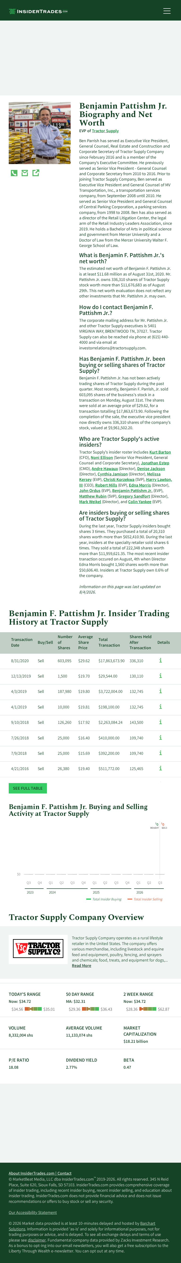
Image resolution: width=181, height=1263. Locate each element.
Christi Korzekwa (118, 480)
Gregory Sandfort (134, 497)
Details (163, 643)
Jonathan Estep (155, 463)
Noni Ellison (102, 458)
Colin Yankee (139, 502)
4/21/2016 (20, 769)
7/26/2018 (20, 738)
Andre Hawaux (105, 469)
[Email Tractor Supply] (24, 174)
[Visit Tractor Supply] (35, 174)
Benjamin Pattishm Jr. (132, 491)
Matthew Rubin (93, 497)
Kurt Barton (160, 452)
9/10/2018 (20, 723)
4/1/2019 (19, 707)
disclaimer (37, 1241)
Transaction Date (22, 642)
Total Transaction (109, 642)
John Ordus (89, 491)
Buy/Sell (45, 643)
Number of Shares (65, 642)
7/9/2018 (19, 754)
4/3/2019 (19, 692)
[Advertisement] (90, 58)
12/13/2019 (21, 677)
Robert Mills (106, 486)
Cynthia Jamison (113, 474)
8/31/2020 (20, 661)
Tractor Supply (105, 131)
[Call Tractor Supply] (14, 174)
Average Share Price (85, 642)
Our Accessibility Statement (33, 1213)
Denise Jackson (151, 469)
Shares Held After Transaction (141, 642)
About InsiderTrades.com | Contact (40, 1174)
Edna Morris (140, 486)
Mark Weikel (90, 502)
